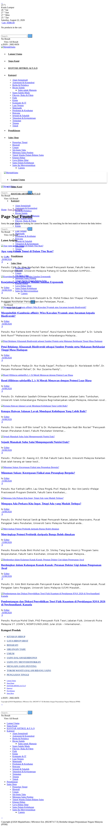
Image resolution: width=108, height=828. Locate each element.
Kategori (12, 75)
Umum (15, 147)
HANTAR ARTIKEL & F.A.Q (22, 68)
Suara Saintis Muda (21, 92)
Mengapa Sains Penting (22, 152)
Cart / (8, 22)
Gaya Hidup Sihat (20, 160)
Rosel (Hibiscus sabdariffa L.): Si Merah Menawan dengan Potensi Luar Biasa (46, 380)
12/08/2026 (6, 576)
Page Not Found (15, 209)
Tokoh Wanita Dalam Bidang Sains (28, 155)
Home (4, 209)
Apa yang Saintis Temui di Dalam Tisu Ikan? (27, 251)
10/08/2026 (6, 612)
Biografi (16, 145)
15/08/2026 (6, 481)
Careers (21, 168)
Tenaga (15, 123)
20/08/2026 (6, 259)
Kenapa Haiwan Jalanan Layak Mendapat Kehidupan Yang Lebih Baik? (44, 411)
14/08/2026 (6, 511)
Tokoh (15, 126)
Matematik (17, 108)
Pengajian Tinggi (19, 142)
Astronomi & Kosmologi (23, 82)
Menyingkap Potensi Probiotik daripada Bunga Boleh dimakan (38, 534)
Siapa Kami (13, 61)
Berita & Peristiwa (20, 85)
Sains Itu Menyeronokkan (23, 165)
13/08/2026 (6, 542)
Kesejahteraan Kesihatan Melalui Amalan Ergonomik (32, 282)
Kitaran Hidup (18, 157)
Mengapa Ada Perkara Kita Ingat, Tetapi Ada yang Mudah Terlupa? (41, 503)
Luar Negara (18, 105)
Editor (6, 257)
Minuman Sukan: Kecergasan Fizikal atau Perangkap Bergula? (38, 472)
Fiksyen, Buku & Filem (22, 95)
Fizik (14, 98)
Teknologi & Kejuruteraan (24, 118)
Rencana (16, 113)
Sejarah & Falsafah (20, 115)
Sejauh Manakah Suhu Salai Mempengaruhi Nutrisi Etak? (35, 442)
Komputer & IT (19, 103)
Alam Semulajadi (20, 80)
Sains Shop (13, 137)
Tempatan (16, 120)
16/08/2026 (6, 290)
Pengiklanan (14, 130)
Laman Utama (15, 54)
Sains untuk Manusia (27, 90)
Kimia (15, 100)
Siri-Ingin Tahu (19, 150)
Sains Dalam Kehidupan (23, 163)
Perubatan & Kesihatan (22, 110)
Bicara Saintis (18, 87)
